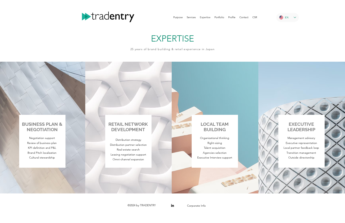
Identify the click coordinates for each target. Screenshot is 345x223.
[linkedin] (172, 205)
